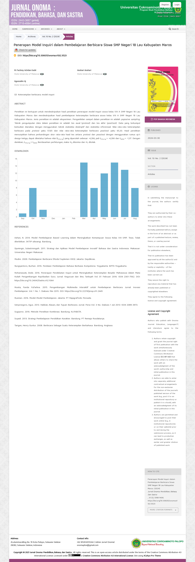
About (60, 29)
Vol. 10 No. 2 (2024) (51, 36)
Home (15, 29)
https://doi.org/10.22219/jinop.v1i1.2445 (84, 291)
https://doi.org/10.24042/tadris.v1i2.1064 (34, 281)
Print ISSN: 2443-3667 (169, 16)
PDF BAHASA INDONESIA (164, 119)
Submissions (28, 29)
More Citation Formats (161, 510)
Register (165, 5)
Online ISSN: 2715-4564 (168, 13)
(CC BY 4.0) (166, 357)
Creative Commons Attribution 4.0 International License (108, 556)
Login (177, 5)
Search (175, 29)
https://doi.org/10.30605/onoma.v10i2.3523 (45, 56)
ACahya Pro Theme (152, 556)
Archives (45, 29)
